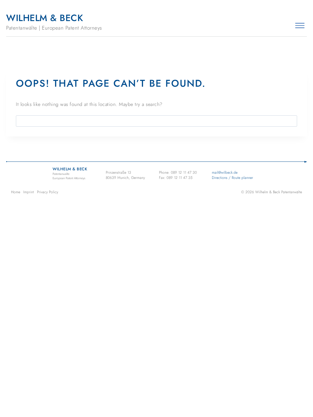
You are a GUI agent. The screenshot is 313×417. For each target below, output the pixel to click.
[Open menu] (300, 25)
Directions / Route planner (232, 177)
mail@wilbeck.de (225, 172)
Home (15, 192)
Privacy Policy (47, 192)
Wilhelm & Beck (54, 21)
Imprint (28, 192)
